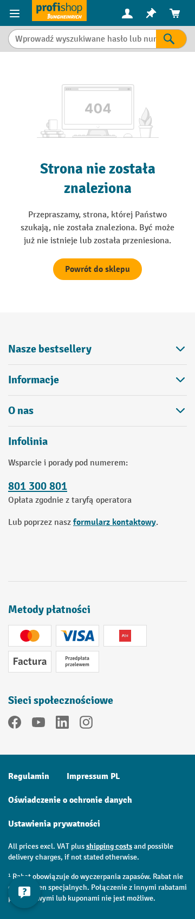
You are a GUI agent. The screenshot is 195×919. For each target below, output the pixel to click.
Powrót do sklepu (97, 269)
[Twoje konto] (127, 13)
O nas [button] (21, 410)
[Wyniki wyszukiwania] (171, 39)
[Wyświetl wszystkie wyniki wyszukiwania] (59, 10)
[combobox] (82, 39)
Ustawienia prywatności (54, 823)
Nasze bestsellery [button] (50, 349)
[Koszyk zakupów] (175, 13)
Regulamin (28, 776)
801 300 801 (37, 486)
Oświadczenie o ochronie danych (70, 800)
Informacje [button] (33, 380)
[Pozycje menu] (16, 13)
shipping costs (109, 846)
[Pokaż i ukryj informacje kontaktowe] (24, 892)
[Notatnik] (151, 13)
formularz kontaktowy (114, 522)
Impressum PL (93, 776)
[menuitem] (127, 13)
